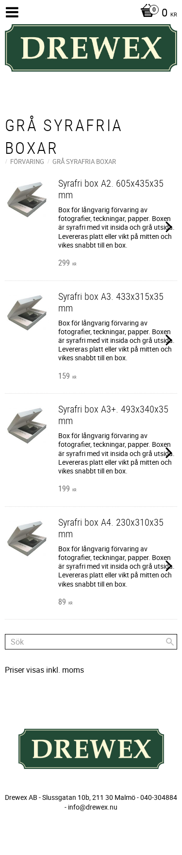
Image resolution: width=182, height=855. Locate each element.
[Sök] (170, 641)
